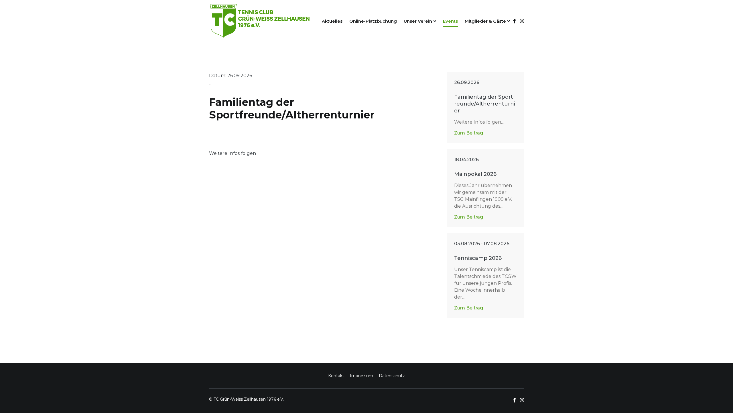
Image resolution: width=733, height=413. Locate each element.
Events (450, 21)
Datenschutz (392, 375)
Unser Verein (418, 21)
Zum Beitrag (468, 133)
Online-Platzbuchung (373, 21)
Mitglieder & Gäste (485, 21)
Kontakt (336, 375)
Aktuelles (332, 21)
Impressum (361, 375)
